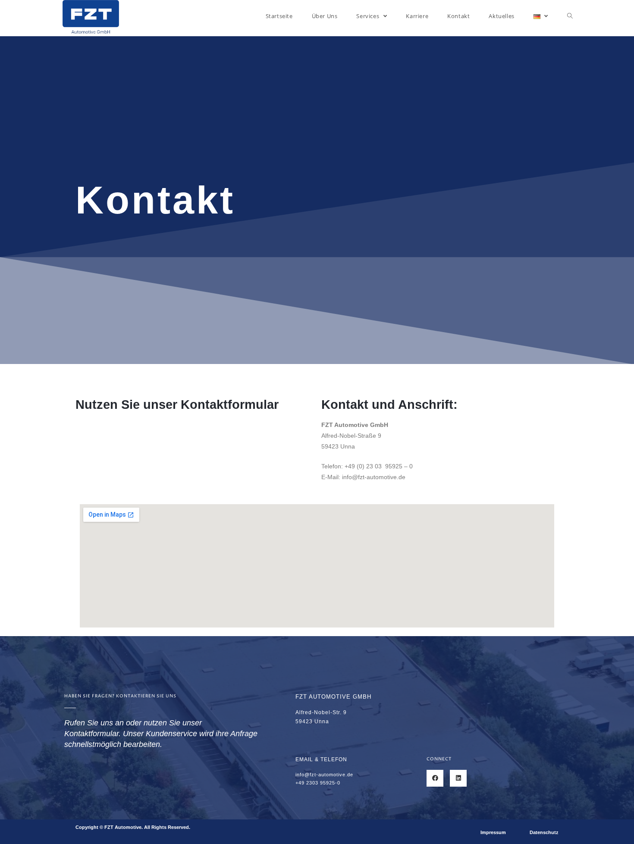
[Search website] (570, 16)
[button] (493, 832)
